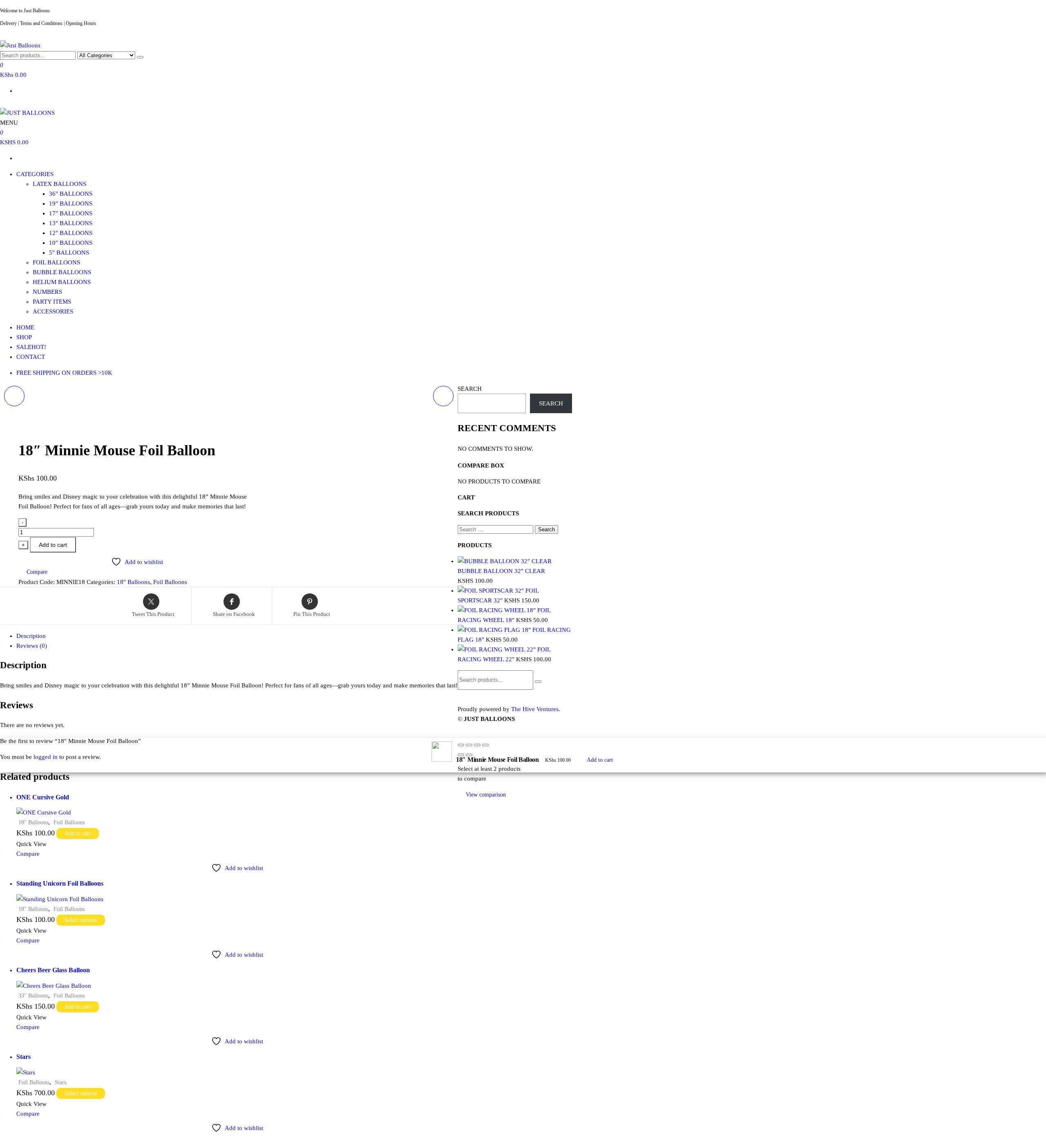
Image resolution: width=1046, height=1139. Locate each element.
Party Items (52, 301)
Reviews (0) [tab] (31, 645)
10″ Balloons (70, 242)
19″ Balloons (70, 203)
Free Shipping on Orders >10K (64, 372)
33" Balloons (33, 996)
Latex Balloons (59, 184)
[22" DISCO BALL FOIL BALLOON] (14, 396)
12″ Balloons (70, 233)
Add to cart (53, 545)
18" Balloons (133, 582)
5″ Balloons (69, 252)
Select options (81, 920)
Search (470, 388)
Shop (24, 337)
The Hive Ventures (535, 709)
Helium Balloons (62, 282)
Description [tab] (31, 636)
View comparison (486, 795)
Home (25, 327)
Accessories (53, 311)
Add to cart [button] (78, 833)
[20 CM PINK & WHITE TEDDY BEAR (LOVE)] (443, 396)
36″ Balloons (70, 193)
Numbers (47, 292)
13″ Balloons (70, 223)
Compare (28, 853)
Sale (31, 347)
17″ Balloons (70, 213)
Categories (35, 174)
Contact (30, 357)
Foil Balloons (56, 262)
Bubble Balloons (62, 272)
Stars (60, 1082)
